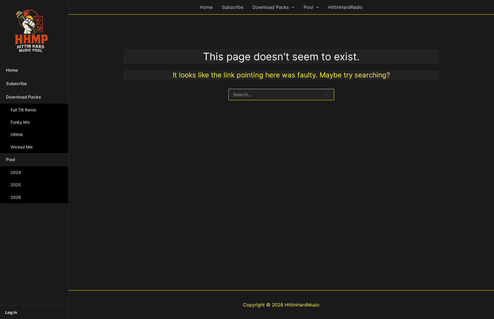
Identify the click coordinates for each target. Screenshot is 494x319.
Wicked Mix (22, 147)
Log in (11, 312)
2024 (16, 172)
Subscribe (16, 83)
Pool (10, 159)
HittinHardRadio (345, 7)
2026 (16, 197)
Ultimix (17, 134)
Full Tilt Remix (23, 109)
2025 (16, 184)
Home (12, 70)
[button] (291, 7)
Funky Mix (20, 122)
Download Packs (23, 97)
